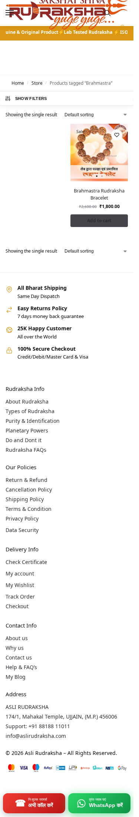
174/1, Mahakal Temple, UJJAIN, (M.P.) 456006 (61, 716)
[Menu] (17, 13)
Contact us (19, 657)
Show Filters (31, 98)
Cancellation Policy (29, 489)
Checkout (17, 606)
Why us (15, 647)
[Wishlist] (116, 134)
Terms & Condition (29, 508)
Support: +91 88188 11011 (38, 726)
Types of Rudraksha (30, 411)
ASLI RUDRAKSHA (27, 706)
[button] (122, 31)
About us (17, 638)
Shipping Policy (25, 499)
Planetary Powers (27, 430)
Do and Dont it (24, 440)
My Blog (16, 676)
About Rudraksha (27, 401)
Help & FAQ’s (21, 667)
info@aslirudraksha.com (36, 735)
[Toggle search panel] (107, 13)
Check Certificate (26, 561)
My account (20, 573)
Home (17, 83)
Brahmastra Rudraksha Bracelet (99, 194)
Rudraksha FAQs (26, 449)
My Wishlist (20, 585)
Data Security (22, 530)
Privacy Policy (22, 518)
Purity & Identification (33, 420)
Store (37, 83)
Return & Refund (26, 479)
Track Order (20, 596)
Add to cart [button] (99, 220)
